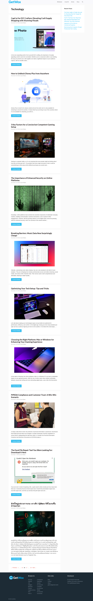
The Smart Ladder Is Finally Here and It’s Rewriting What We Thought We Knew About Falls (73, 14)
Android (30, 581)
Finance (30, 588)
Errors (72, 2)
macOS (67, 2)
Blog (49, 579)
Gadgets (30, 584)
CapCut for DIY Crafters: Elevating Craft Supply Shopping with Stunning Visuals (31, 19)
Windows (59, 2)
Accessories (40, 584)
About (49, 583)
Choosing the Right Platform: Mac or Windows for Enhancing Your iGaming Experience (32, 340)
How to (29, 593)
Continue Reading (16, 64)
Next (34, 567)
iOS (29, 583)
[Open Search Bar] (82, 2)
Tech (29, 591)
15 (22, 567)
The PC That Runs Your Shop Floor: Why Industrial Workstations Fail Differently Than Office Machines (72, 19)
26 (31, 567)
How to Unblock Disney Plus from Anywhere (30, 73)
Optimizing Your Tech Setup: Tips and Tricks (30, 288)
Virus (78, 2)
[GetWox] (15, 2)
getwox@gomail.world (53, 584)
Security (30, 579)
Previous (14, 567)
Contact (49, 581)
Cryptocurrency (31, 590)
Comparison (40, 579)
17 (27, 567)
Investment (39, 593)
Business (30, 586)
